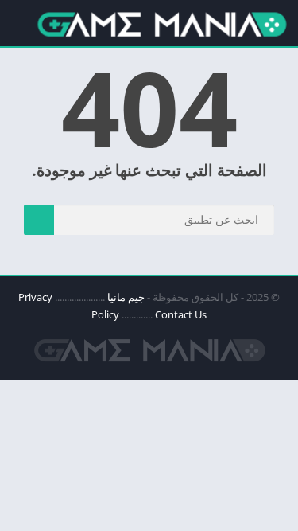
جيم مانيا (126, 297)
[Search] (39, 220)
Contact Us (181, 314)
